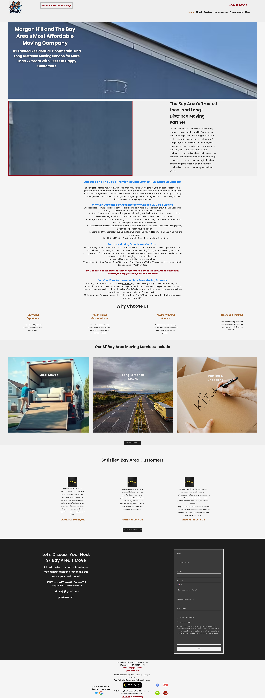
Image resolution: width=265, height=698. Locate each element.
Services (148, 346)
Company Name (183, 562)
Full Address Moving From (187, 590)
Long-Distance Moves (133, 377)
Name (179, 553)
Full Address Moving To (186, 599)
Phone (180, 581)
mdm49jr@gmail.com (66, 591)
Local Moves (49, 375)
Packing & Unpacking (216, 378)
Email (179, 571)
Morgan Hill (194, 132)
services (188, 156)
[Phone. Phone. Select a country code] (180, 585)
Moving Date (182, 608)
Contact (126, 283)
